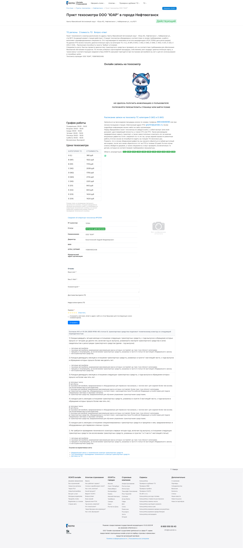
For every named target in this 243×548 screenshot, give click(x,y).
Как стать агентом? (91, 488)
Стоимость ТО (86, 32)
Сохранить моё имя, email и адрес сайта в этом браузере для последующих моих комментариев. (101, 317)
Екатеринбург (112, 491)
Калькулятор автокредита (148, 514)
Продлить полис (73, 499)
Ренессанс (125, 509)
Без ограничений (73, 483)
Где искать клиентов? (92, 504)
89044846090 (163, 122)
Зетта (124, 514)
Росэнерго (125, 512)
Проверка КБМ (144, 486)
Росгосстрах (126, 486)
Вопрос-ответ (100, 32)
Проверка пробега (146, 488)
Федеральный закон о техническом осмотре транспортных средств (97, 453)
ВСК (123, 504)
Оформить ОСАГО (169, 8)
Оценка (71, 310)
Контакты (175, 491)
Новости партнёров (178, 501)
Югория (124, 517)
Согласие (125, 496)
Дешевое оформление (75, 481)
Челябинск (111, 499)
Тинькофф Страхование (129, 491)
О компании (175, 481)
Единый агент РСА (91, 501)
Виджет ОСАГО (90, 493)
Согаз (124, 506)
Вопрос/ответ (89, 496)
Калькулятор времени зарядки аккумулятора (154, 509)
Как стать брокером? (92, 511)
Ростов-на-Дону (113, 506)
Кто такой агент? (90, 506)
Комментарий (73, 287)
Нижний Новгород (114, 496)
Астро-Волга (126, 499)
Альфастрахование (128, 483)
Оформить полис (97, 3)
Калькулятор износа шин (148, 506)
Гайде (124, 501)
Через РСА (71, 488)
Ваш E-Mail (72, 279)
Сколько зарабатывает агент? (95, 486)
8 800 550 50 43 (168, 526)
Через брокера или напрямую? (95, 509)
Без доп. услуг (73, 493)
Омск (109, 504)
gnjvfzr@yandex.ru (154, 125)
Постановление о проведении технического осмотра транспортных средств (100, 454)
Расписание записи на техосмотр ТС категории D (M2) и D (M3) (134, 117)
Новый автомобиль (74, 491)
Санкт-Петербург (113, 486)
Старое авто (72, 504)
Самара (110, 501)
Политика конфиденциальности (117, 538)
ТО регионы (72, 32)
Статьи (174, 493)
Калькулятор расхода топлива (149, 496)
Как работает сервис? (92, 483)
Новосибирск (112, 488)
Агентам (111, 3)
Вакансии (175, 488)
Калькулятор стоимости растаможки (152, 499)
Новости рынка (176, 499)
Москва (110, 483)
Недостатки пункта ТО (76, 302)
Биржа (87, 481)
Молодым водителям (75, 496)
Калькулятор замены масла (149, 501)
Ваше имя (71, 272)
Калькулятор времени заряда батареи (152, 511)
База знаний (89, 499)
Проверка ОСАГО (145, 491)
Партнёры (175, 483)
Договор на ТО (76, 456)
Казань (110, 494)
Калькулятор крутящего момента (150, 504)
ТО (144, 3)
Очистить (82, 313)
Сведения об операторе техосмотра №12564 (85, 218)
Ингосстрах (126, 488)
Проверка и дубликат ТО (129, 3)
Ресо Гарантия (126, 494)
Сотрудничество (177, 486)
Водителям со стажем (75, 501)
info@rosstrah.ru (170, 530)
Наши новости (176, 496)
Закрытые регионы (74, 486)
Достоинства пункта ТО (77, 295)
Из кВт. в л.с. (144, 493)
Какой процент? (90, 491)
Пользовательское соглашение (139, 538)
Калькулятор (144, 481)
